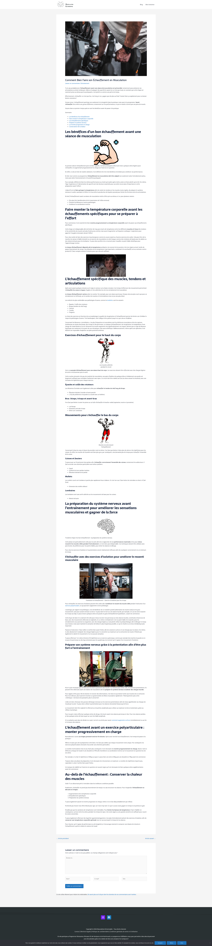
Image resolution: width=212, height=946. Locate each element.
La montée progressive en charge (79, 125)
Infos (182, 943)
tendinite (110, 300)
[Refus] (210, 943)
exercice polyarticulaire (72, 606)
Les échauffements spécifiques (78, 121)
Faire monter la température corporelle (81, 119)
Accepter (160, 943)
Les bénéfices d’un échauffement (79, 117)
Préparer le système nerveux (77, 123)
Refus (171, 943)
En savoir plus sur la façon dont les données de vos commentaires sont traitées (112, 894)
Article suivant (150, 838)
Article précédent (62, 838)
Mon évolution (150, 4)
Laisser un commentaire (72, 83)
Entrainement (85, 83)
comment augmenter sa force (121, 720)
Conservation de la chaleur (77, 127)
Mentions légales (85, 931)
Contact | (77, 931)
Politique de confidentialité (100, 931)
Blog (141, 4)
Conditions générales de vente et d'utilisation (124, 931)
